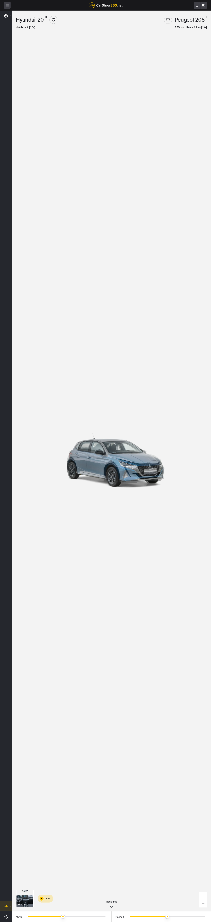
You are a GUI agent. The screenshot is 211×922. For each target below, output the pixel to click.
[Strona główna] (105, 5)
